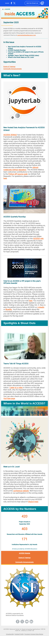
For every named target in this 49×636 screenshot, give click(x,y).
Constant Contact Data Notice (33, 634)
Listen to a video (16, 387)
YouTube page (9, 398)
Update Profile (19, 634)
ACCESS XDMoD (10, 135)
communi (20, 35)
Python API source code (17, 174)
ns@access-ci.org (30, 35)
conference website (21, 491)
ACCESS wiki (38, 238)
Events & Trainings (9, 66)
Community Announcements (12, 69)
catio (24, 35)
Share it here (33, 502)
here (5, 178)
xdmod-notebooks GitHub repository (21, 168)
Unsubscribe (10, 634)
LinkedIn (40, 307)
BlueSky (8, 309)
